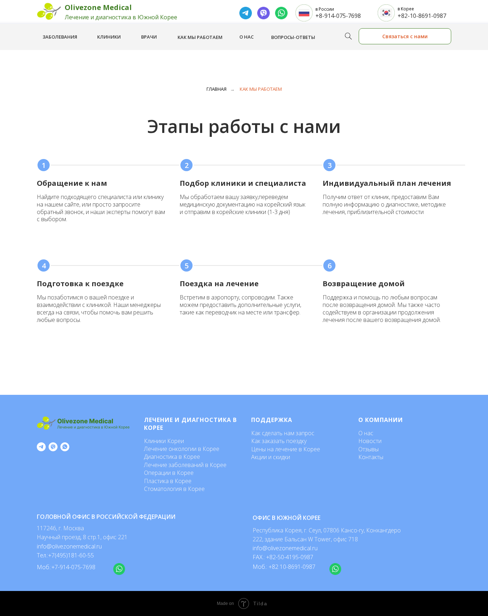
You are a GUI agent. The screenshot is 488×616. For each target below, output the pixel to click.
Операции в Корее (169, 473)
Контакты (370, 457)
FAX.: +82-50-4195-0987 (283, 557)
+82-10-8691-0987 (422, 16)
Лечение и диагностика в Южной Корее (121, 17)
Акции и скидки (270, 457)
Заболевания (60, 37)
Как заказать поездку (279, 441)
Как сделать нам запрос (282, 433)
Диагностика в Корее (172, 457)
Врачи (149, 37)
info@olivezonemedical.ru (285, 548)
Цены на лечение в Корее (285, 449)
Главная (216, 89)
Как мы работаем (200, 37)
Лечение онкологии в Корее (181, 449)
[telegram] (41, 446)
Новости (370, 441)
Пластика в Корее (167, 481)
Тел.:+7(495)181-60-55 (65, 555)
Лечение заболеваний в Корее (185, 465)
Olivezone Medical (98, 7)
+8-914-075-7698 (338, 16)
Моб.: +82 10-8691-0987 (284, 567)
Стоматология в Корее (174, 489)
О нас (246, 37)
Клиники (109, 37)
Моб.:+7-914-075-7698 (66, 567)
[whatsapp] (64, 446)
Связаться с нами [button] (405, 36)
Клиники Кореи (164, 441)
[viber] (53, 446)
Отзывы (368, 449)
